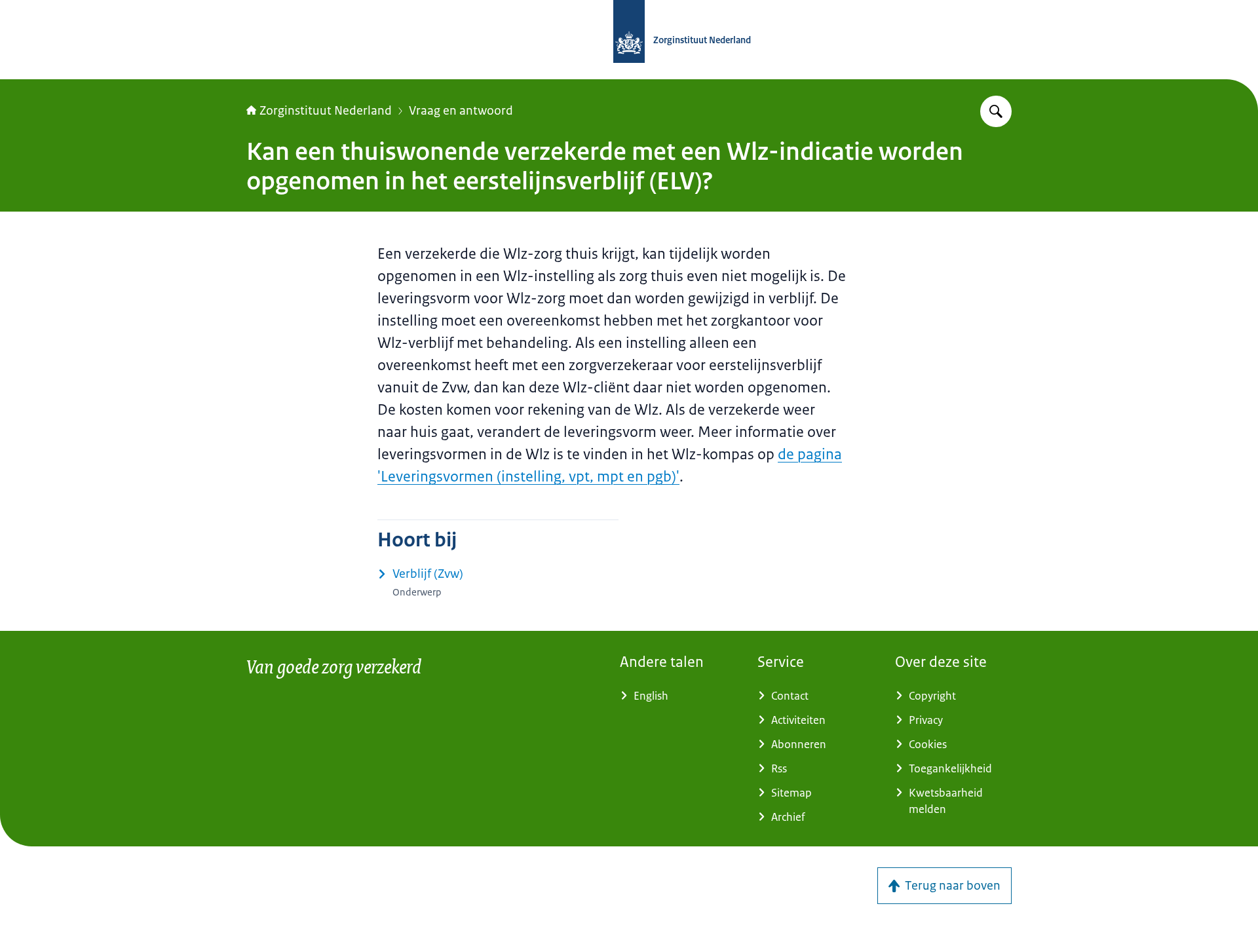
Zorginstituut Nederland (325, 111)
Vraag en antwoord (461, 111)
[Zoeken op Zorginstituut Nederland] (996, 111)
